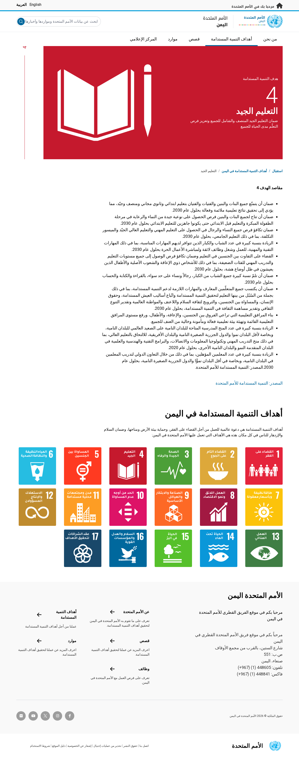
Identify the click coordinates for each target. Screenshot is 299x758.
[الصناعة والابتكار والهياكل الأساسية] (172, 507)
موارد (72, 641)
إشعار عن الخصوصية (79, 745)
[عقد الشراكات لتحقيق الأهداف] (81, 548)
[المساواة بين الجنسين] (81, 466)
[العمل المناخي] (263, 548)
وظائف (144, 669)
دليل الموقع (58, 745)
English (35, 4)
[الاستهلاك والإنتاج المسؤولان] (36, 507)
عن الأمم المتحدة (136, 612)
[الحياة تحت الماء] (217, 548)
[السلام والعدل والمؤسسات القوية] (127, 548)
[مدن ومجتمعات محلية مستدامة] (81, 507)
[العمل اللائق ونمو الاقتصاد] (217, 507)
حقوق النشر (130, 745)
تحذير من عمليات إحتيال (107, 745)
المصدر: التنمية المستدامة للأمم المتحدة (248, 383)
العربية (21, 4)
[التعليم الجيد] (127, 466)
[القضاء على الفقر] (263, 466)
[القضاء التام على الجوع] (217, 466)
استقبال (277, 171)
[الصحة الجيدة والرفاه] (172, 466)
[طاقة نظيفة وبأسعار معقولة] (263, 507)
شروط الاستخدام (40, 745)
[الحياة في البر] (172, 548)
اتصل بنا (144, 745)
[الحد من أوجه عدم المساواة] (127, 507)
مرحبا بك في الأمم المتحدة (253, 7)
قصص (145, 641)
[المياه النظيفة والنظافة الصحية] (36, 466)
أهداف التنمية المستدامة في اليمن (244, 171)
